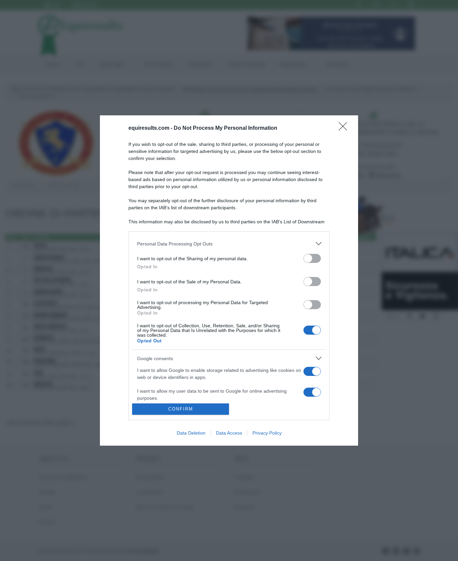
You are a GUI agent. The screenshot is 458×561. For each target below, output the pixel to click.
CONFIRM (180, 408)
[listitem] (229, 243)
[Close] (345, 128)
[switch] (312, 258)
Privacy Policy (267, 433)
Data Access (229, 433)
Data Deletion (191, 433)
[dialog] (229, 280)
